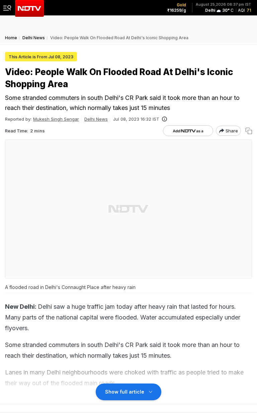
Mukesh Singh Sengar (56, 119)
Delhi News (96, 119)
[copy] (249, 131)
